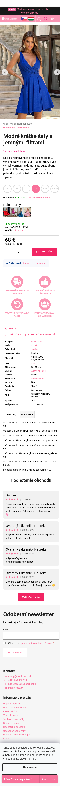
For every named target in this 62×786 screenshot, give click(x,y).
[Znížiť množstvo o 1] (10, 252)
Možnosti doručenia (39, 197)
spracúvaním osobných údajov (36, 643)
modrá (34, 345)
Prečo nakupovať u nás (15, 707)
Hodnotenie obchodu (31, 480)
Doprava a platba (12, 703)
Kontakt (7, 738)
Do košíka (47, 251)
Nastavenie (30, 767)
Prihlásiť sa (15, 652)
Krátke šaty (36, 341)
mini (33, 363)
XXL (45, 188)
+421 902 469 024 (17, 680)
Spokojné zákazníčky (14, 719)
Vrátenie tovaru (11, 715)
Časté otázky (10, 711)
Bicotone (18, 230)
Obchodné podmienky (14, 731)
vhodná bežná (37, 378)
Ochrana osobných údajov (16, 734)
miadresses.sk (15, 687)
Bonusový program (13, 723)
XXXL (55, 188)
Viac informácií (28, 758)
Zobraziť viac (31, 596)
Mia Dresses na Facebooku (22, 684)
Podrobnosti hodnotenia (16, 127)
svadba (34, 349)
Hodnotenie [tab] (27, 414)
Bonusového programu (34, 263)
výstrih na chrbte (38, 371)
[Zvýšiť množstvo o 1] (26, 252)
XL (35, 188)
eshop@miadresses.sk (19, 676)
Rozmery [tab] (11, 414)
